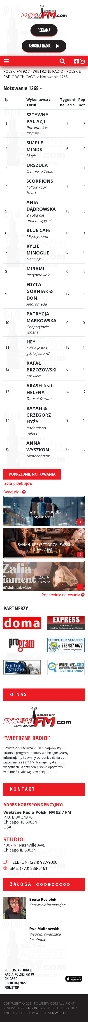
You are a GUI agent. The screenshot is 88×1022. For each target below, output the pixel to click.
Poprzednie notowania (32, 474)
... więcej (38, 772)
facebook (38, 915)
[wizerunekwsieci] (66, 666)
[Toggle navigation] (6, 61)
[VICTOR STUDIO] (22, 666)
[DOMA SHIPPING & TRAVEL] (22, 622)
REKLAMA (44, 30)
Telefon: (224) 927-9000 (33, 862)
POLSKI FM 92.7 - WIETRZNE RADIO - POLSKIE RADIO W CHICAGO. (44, 12)
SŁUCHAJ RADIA (40, 46)
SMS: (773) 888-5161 (28, 868)
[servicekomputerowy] (66, 644)
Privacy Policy (33, 1008)
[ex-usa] (66, 622)
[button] (37, 884)
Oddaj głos (12, 491)
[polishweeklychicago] (22, 644)
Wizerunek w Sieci (51, 1013)
